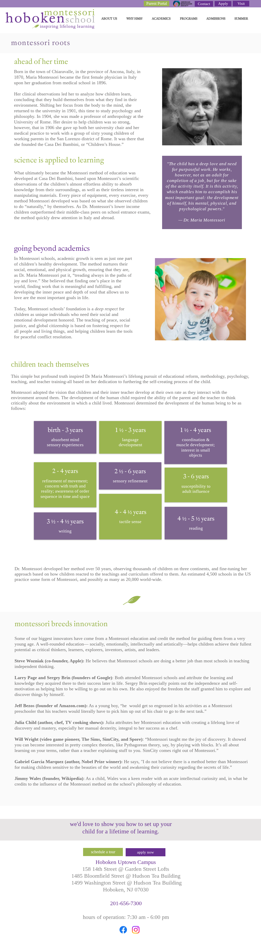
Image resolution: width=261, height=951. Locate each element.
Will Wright (26, 739)
